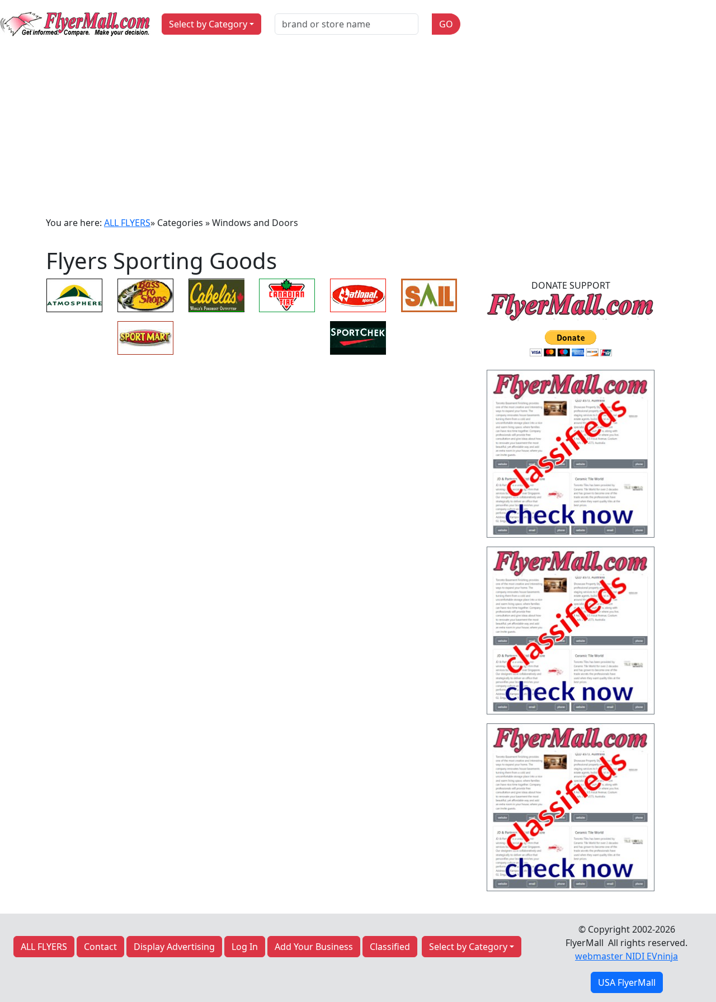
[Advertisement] (358, 132)
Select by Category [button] (208, 24)
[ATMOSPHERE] (74, 294)
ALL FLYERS (127, 223)
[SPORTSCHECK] (358, 337)
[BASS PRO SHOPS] (145, 294)
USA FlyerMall (627, 982)
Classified (390, 946)
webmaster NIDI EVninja (626, 956)
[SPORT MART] (145, 337)
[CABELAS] (216, 294)
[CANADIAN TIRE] (287, 294)
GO (446, 24)
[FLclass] (570, 457)
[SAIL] (429, 294)
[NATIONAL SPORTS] (358, 294)
